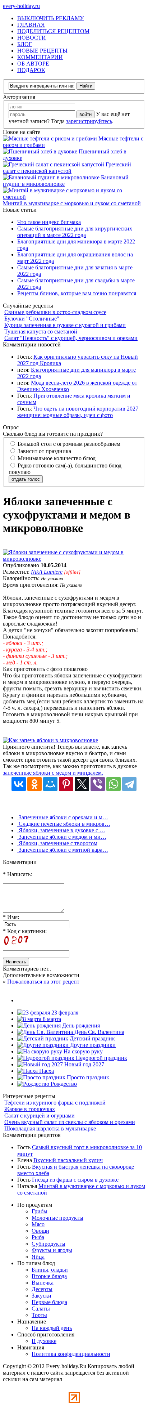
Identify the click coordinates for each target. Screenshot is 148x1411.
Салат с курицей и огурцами (39, 1115)
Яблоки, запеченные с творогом (57, 843)
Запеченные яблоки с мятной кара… (62, 850)
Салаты (41, 1308)
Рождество (63, 1084)
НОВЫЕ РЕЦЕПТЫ (42, 51)
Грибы (39, 1211)
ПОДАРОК (31, 70)
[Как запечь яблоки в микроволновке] (50, 740)
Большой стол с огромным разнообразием (68, 444)
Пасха (46, 1071)
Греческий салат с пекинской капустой (67, 167)
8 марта (51, 1019)
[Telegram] (129, 784)
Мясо (38, 1224)
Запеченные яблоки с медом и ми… (61, 837)
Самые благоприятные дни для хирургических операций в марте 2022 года (74, 231)
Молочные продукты (57, 1218)
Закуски (41, 1296)
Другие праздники (92, 1045)
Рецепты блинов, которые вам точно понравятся (76, 293)
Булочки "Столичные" (31, 318)
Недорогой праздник (100, 1058)
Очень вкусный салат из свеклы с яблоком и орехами (69, 1122)
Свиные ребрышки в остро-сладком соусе (55, 312)
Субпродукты (48, 1244)
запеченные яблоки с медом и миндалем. (53, 773)
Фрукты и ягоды (52, 1250)
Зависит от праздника (43, 451)
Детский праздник (91, 1038)
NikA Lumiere (47, 572)
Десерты (42, 1289)
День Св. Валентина (98, 1032)
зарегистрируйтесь (89, 121)
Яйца (38, 1257)
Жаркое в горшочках (29, 1109)
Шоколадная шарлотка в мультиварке (50, 1128)
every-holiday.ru (21, 6)
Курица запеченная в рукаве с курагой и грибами (65, 325)
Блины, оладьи (50, 1270)
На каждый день (52, 1328)
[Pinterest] (66, 784)
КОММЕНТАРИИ (40, 57)
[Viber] (98, 784)
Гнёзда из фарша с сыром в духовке (75, 1180)
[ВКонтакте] (18, 784)
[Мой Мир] (50, 784)
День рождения (80, 1025)
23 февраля (64, 1012)
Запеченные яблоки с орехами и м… (62, 817)
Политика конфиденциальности (71, 1354)
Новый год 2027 (83, 1064)
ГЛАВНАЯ (31, 25)
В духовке (44, 1341)
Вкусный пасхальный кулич (68, 1160)
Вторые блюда (49, 1276)
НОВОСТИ (31, 38)
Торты (39, 1315)
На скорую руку (82, 1051)
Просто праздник (87, 1077)
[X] (82, 784)
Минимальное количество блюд (56, 458)
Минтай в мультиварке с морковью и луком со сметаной (72, 203)
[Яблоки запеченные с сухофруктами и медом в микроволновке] (74, 559)
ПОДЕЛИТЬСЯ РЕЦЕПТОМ (53, 31)
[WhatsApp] (113, 784)
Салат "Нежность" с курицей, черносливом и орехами (71, 338)
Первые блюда (49, 1302)
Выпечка (43, 1283)
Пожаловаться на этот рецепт (43, 981)
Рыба (38, 1237)
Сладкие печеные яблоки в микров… (63, 824)
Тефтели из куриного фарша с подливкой (55, 1102)
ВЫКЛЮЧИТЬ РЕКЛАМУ (50, 18)
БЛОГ (24, 44)
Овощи (40, 1231)
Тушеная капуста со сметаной (40, 331)
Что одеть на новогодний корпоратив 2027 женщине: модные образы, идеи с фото (77, 412)
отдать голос (25, 479)
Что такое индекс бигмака (49, 222)
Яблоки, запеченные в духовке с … (61, 830)
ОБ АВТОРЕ (33, 64)
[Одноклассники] (34, 784)
